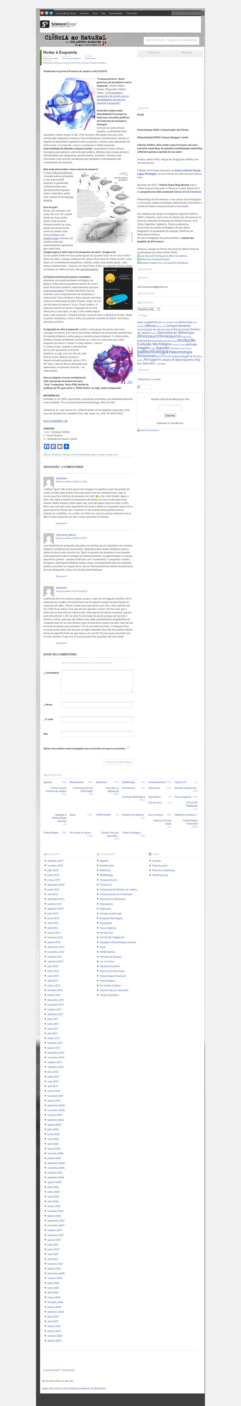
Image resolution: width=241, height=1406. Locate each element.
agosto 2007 (54, 1239)
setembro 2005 (55, 1311)
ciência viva (161, 326)
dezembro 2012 (55, 947)
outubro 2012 (54, 956)
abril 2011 (52, 1033)
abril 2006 (52, 1292)
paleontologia (152, 351)
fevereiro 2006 (55, 1302)
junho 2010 (53, 1076)
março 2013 (53, 932)
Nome (47, 705)
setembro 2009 (55, 1119)
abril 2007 (52, 1259)
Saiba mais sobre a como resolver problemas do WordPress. (74, 1388)
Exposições (154, 796)
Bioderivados (48, 63)
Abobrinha (61, 478)
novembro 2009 (56, 1110)
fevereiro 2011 (55, 1043)
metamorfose (56, 455)
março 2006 (53, 1297)
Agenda (47, 782)
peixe (73, 455)
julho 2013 (52, 913)
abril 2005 (52, 1321)
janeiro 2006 (54, 1307)
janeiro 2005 (54, 1331)
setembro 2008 (55, 1177)
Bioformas (58, 63)
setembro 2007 (55, 1235)
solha (115, 455)
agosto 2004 (54, 1340)
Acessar (156, 860)
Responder (61, 523)
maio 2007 (53, 1254)
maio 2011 (52, 1028)
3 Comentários (89, 58)
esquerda (47, 455)
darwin (154, 333)
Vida (103, 13)
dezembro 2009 (56, 1105)
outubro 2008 (54, 1172)
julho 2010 (52, 1071)
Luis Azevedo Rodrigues (71, 58)
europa (174, 341)
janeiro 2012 (53, 995)
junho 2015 (53, 875)
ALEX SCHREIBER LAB (55, 421)
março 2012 (53, 985)
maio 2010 (53, 1081)
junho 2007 (53, 1249)
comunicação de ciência (150, 329)
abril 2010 (52, 1086)
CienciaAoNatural (51, 1370)
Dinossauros (169, 336)
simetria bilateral (89, 269)
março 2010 (53, 1091)
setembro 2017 (55, 860)
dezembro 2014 (55, 884)
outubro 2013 (54, 903)
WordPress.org (160, 875)
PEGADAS (197, 356)
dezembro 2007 (56, 1220)
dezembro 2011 (55, 999)
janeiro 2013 (53, 942)
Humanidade (116, 13)
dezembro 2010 (55, 1052)
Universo (84, 13)
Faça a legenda (183, 796)
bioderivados (173, 322)
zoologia (162, 363)
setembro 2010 (55, 1067)
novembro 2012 (55, 951)
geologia (191, 344)
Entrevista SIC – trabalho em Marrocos (171, 40)
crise (167, 329)
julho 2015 (52, 870)
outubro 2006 (54, 1278)
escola (166, 341)
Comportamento (157, 782)
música (188, 348)
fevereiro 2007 (55, 1263)
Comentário (51, 673)
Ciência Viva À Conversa (187, 191)
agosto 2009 (54, 1124)
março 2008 (53, 1206)
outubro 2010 (54, 1062)
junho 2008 (53, 1191)
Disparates (186, 337)
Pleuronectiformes (83, 455)
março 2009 (53, 1148)
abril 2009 (52, 1143)
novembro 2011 (55, 1004)
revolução (108, 455)
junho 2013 (53, 918)
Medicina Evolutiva (185, 814)
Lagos (153, 348)
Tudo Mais (131, 13)
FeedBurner (177, 423)
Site (45, 733)
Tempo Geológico (131, 832)
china (194, 322)
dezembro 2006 (56, 1273)
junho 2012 (53, 971)
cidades (140, 326)
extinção (175, 345)
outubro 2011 (54, 1009)
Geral (72, 814)
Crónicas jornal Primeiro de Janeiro (76, 63)
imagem (143, 348)
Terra (95, 13)
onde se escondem (53, 290)
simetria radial (50, 238)
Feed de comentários (163, 870)
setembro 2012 (55, 961)
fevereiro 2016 (55, 865)
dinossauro (147, 336)
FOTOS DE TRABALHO (191, 804)
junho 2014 (53, 889)
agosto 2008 (54, 1182)
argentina (151, 322)
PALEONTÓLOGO (163, 356)
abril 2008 (52, 1201)
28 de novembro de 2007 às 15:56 (71, 481)
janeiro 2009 (54, 1158)
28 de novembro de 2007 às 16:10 (71, 538)
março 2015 (53, 880)
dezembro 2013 (55, 899)
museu (182, 348)
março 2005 (53, 1326)
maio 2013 (53, 923)
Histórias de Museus (133, 814)
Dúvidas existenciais (185, 787)
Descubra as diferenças (176, 333)
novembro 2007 (55, 1225)
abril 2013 (52, 927)
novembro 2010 (55, 1057)
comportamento (178, 326)
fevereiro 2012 (55, 990)
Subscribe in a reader (149, 379)
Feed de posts (160, 865)
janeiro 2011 (53, 1047)
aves (165, 322)
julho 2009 (53, 1129)
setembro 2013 (55, 908)
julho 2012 (52, 966)
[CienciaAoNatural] (75, 45)
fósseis (182, 345)
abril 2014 (52, 894)
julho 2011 (52, 1019)
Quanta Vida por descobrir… (110, 834)
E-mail (48, 720)
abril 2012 (52, 980)
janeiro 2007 (54, 1268)
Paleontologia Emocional (190, 822)
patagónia (186, 356)
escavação (157, 341)
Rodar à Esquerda (60, 52)
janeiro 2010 (53, 1100)
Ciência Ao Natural (66, 534)
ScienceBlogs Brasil (65, 13)
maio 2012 (52, 975)
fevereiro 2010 (55, 1095)
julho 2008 (53, 1187)
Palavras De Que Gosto (162, 822)
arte (160, 322)
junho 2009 (53, 1134)
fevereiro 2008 (55, 1211)
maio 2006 (53, 1287)
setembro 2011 (55, 1014)
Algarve (141, 322)
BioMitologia (128, 782)
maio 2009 (53, 1138)
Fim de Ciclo (154, 802)
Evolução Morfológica (98, 63)
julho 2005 (53, 1316)
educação (144, 340)
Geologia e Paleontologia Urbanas (59, 817)
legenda (162, 348)
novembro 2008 (56, 1167)
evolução (186, 340)
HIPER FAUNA (103, 814)
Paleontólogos (51, 832)
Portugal (100, 455)
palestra (176, 356)
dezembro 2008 (56, 1163)
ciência (150, 326)
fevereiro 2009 (55, 1153)
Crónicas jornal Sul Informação (83, 789)
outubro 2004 (54, 1335)
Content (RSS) (68, 1370)
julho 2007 (53, 1244)
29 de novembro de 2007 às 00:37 (72, 591)
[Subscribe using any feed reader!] (148, 430)
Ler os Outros (155, 814)
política (93, 455)
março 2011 (53, 1038)
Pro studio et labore (170, 359)
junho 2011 (53, 1023)
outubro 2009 (54, 1114)
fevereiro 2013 (55, 937)
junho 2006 (53, 1283)
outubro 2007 (54, 1230)
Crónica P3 (180, 782)
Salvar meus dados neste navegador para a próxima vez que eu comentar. (84, 748)
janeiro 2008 (54, 1215)
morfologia (66, 455)
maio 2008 (53, 1196)
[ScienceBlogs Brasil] (59, 26)
